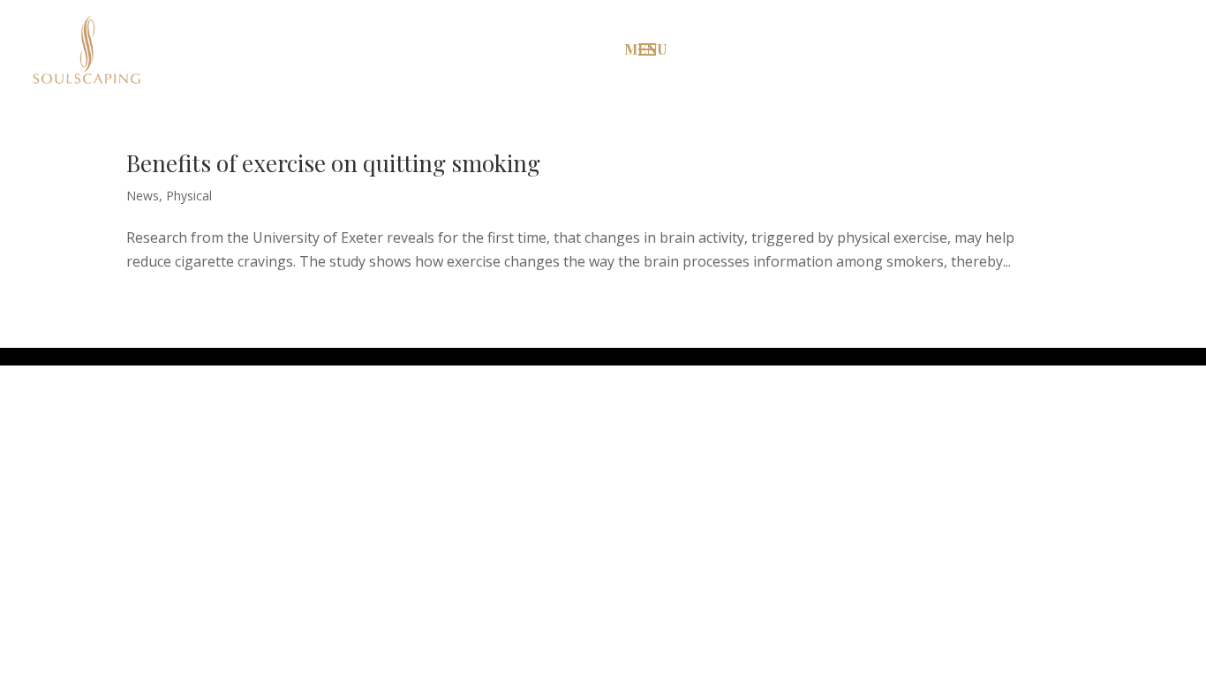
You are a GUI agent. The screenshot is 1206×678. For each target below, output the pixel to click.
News (142, 195)
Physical (189, 195)
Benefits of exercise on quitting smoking (333, 162)
